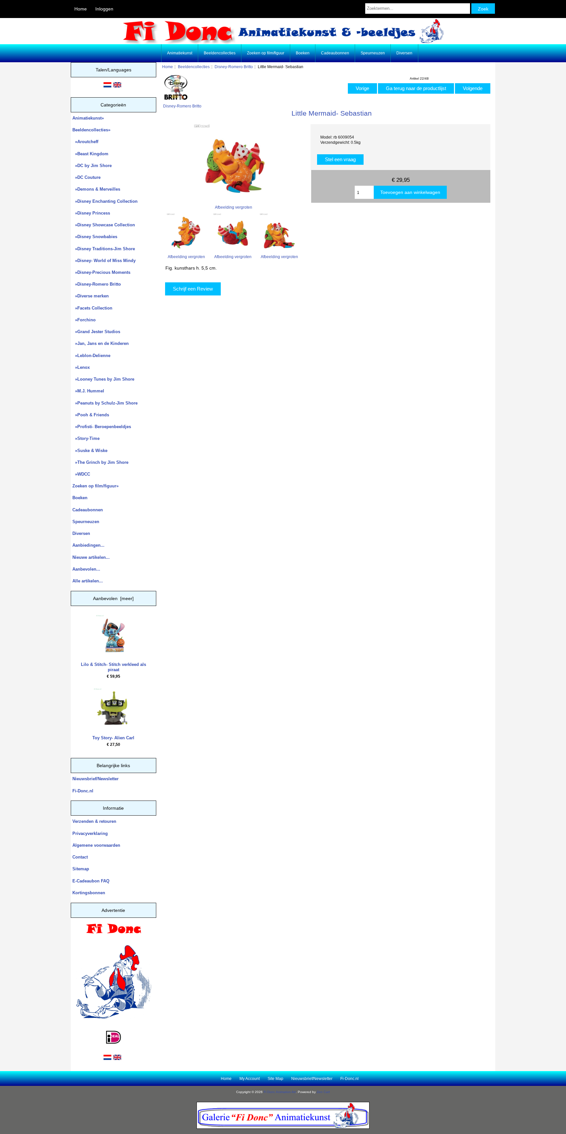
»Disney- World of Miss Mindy (104, 260)
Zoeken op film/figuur (265, 53)
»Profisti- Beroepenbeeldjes (101, 426)
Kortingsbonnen (88, 892)
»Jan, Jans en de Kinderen (100, 343)
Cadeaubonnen (335, 53)
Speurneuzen (373, 53)
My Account (249, 1078)
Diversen (404, 53)
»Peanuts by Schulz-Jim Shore (105, 403)
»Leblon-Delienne (91, 355)
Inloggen (104, 8)
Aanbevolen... (86, 569)
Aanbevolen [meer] (113, 598)
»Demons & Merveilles (96, 189)
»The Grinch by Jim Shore (100, 462)
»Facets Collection (92, 308)
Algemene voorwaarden (96, 845)
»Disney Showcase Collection (103, 224)
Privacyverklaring (90, 833)
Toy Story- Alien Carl (113, 737)
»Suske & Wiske (89, 450)
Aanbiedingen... (88, 545)
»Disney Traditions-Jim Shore (103, 248)
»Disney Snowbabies (94, 236)
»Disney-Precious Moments (101, 272)
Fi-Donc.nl (82, 790)
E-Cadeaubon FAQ (90, 881)
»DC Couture (86, 177)
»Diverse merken (90, 295)
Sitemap (80, 868)
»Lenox (81, 367)
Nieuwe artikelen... (91, 557)
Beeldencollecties (194, 67)
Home (80, 8)
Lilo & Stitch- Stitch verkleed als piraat (113, 667)
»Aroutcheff (85, 141)
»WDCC (81, 474)
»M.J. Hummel (88, 390)
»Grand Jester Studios (96, 331)
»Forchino (84, 319)
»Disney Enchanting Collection (105, 201)
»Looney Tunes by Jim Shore (103, 379)
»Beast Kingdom (90, 153)
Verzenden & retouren (94, 821)
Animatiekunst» (88, 118)
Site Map (275, 1078)
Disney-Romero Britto (234, 67)
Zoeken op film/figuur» (95, 485)
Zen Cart (323, 1092)
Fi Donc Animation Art (280, 1092)
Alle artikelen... (87, 580)
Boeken (303, 53)
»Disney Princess (91, 213)
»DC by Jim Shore (92, 165)
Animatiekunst (179, 53)
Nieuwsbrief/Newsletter (95, 778)
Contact (80, 857)
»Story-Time (86, 438)
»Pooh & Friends (90, 414)
